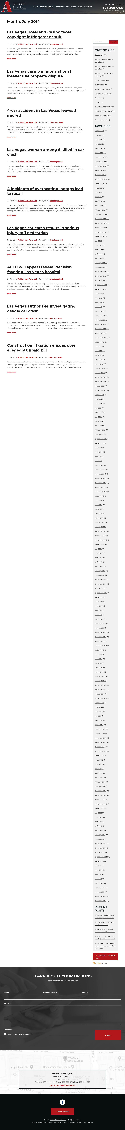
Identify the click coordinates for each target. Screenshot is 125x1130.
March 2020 (99, 425)
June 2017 (98, 553)
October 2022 (100, 333)
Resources (71, 7)
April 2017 (98, 562)
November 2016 (100, 584)
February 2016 (100, 623)
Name (6, 992)
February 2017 (100, 571)
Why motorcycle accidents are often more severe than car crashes (105, 946)
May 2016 (98, 610)
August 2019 (99, 443)
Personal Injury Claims (103, 111)
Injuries (97, 102)
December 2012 (100, 791)
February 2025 (100, 210)
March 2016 (99, 619)
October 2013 (99, 747)
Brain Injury (99, 55)
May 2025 (98, 197)
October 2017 (100, 535)
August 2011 (99, 861)
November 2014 (100, 689)
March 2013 (99, 777)
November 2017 (100, 531)
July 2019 (98, 447)
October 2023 (100, 280)
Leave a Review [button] (62, 1111)
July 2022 (98, 346)
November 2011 (100, 848)
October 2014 (100, 694)
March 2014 (99, 725)
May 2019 (98, 456)
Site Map (44, 1122)
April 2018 (98, 513)
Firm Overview (46, 7)
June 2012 (98, 817)
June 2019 (98, 452)
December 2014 (100, 685)
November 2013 (100, 742)
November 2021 (100, 382)
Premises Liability (101, 115)
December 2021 (100, 377)
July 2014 (98, 707)
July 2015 (98, 654)
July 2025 (98, 188)
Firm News (99, 98)
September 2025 (101, 179)
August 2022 (99, 342)
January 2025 (100, 214)
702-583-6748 (68, 1082)
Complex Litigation (102, 89)
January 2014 (100, 733)
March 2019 (99, 465)
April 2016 (98, 615)
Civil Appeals (99, 85)
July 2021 (98, 399)
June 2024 (99, 245)
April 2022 (98, 360)
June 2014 (98, 711)
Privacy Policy (54, 1122)
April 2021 (98, 412)
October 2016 (99, 588)
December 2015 (100, 632)
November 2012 (100, 795)
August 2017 (99, 544)
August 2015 (99, 650)
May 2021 (98, 408)
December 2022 (101, 324)
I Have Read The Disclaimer (19, 1034)
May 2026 (98, 144)
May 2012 (98, 821)
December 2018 (100, 478)
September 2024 (101, 232)
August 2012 (99, 808)
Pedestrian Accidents (102, 107)
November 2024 (101, 223)
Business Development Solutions (72, 1122)
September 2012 (101, 804)
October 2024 (100, 228)
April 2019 (98, 461)
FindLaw (90, 1122)
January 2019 (100, 474)
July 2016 (98, 601)
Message (8, 1003)
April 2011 (98, 879)
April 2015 (98, 667)
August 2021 (99, 395)
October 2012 (99, 799)
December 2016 (100, 579)
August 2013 (99, 755)
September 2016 (101, 593)
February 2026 (100, 157)
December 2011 (100, 843)
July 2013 (98, 760)
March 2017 (99, 566)
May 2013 (98, 769)
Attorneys (59, 7)
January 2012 (100, 839)
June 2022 (99, 351)
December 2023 (101, 272)
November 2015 (100, 637)
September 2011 (101, 857)
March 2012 (99, 830)
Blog (80, 7)
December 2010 (100, 896)
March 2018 (99, 518)
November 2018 (100, 483)
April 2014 (98, 720)
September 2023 (101, 285)
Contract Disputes (101, 93)
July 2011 (98, 865)
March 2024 (99, 258)
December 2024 (101, 219)
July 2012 (98, 813)
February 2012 (100, 835)
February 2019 (100, 469)
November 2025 (101, 170)
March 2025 (99, 206)
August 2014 (99, 703)
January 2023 (100, 320)
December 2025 (101, 166)
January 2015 (100, 681)
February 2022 (100, 368)
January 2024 (100, 267)
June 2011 (98, 870)
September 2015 (101, 645)
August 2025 (99, 184)
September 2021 (101, 390)
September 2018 (101, 491)
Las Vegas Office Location (62, 1085)
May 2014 (98, 716)
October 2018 (99, 487)
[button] (123, 1116)
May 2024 (98, 250)
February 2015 (100, 676)
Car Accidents (100, 80)
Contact (88, 7)
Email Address (50, 992)
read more (11, 58)
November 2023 (101, 276)
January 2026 (100, 162)
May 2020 (98, 421)
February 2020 (100, 430)
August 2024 (99, 236)
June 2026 (99, 140)
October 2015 (99, 641)
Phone (85, 992)
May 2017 (98, 557)
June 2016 (98, 606)
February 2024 (100, 263)
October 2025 (100, 175)
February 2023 (100, 316)
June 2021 (98, 404)
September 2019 (101, 439)
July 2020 (98, 417)
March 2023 (99, 311)
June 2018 (98, 505)
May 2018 (98, 509)
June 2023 (99, 298)
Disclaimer (8, 1030)
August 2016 (99, 597)
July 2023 (98, 294)
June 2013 (98, 764)
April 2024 (98, 254)
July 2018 (98, 500)
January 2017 (100, 575)
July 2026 (98, 135)
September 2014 (101, 698)
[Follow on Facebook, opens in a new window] (62, 1102)
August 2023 (99, 289)
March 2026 (99, 153)
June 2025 (99, 192)
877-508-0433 (113, 7)
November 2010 (100, 901)
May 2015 (98, 663)
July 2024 (98, 241)
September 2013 (101, 751)
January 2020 (100, 434)
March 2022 (99, 364)
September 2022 (101, 338)
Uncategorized (56, 44)
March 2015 (99, 672)
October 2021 (99, 386)
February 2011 (100, 887)
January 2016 (100, 628)
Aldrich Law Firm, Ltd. (27, 44)
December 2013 (100, 738)
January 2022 (100, 373)
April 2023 (98, 307)
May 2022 (98, 355)
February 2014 (100, 729)
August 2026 (99, 131)
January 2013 (100, 786)
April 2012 (98, 826)
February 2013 (100, 782)
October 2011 (99, 852)
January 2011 (99, 892)
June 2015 (98, 659)
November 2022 (101, 329)
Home (35, 7)
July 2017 (98, 549)
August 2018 (99, 496)
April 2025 (98, 201)
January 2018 (100, 527)
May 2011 (98, 874)
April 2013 (98, 773)
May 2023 (98, 302)
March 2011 (99, 883)
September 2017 (101, 540)
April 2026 (98, 148)
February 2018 (100, 522)
